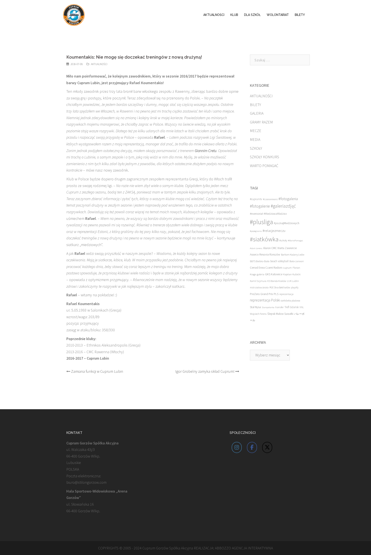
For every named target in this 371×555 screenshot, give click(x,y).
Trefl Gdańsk (291, 307)
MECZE (255, 130)
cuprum (287, 267)
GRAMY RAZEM (261, 122)
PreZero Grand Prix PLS (264, 294)
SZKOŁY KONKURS (264, 156)
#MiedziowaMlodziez (275, 214)
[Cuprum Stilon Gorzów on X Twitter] (267, 447)
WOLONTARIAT (278, 15)
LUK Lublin (293, 281)
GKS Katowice (273, 274)
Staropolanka (268, 307)
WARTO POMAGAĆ (264, 165)
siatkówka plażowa (290, 300)
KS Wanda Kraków (276, 281)
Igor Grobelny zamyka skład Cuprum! (204, 371)
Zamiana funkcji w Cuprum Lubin (97, 371)
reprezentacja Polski (265, 300)
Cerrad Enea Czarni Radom (266, 267)
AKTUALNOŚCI (213, 15)
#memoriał (256, 214)
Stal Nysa (255, 307)
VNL (302, 307)
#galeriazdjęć (283, 206)
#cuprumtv (256, 199)
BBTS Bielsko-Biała (259, 261)
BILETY (300, 15)
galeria (260, 274)
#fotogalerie (260, 206)
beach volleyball (279, 261)
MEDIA (255, 139)
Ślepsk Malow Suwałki (280, 314)
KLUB (234, 15)
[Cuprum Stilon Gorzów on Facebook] (252, 447)
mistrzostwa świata (259, 287)
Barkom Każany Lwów (292, 254)
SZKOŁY (256, 148)
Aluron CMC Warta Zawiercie (280, 248)
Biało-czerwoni (296, 261)
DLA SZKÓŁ (252, 15)
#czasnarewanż (270, 199)
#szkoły (283, 240)
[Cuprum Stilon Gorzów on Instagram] (237, 447)
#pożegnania (256, 231)
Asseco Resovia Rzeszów (265, 254)
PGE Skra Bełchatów (279, 287)
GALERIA (256, 113)
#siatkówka (264, 239)
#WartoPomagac (295, 240)
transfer (279, 307)
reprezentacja (286, 294)
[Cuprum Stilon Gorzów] (74, 14)
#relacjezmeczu (274, 230)
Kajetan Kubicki (292, 274)
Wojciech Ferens (258, 313)
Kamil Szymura (258, 281)
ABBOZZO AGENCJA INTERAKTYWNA (244, 548)
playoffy (294, 287)
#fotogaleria (288, 198)
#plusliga (261, 222)
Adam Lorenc (256, 248)
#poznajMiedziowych (286, 223)
